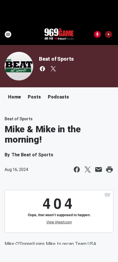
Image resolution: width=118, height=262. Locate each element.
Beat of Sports (56, 59)
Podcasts (58, 97)
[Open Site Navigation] (8, 34)
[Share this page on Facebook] (77, 170)
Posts (34, 97)
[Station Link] (59, 34)
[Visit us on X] (53, 68)
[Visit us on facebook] (42, 68)
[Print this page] (109, 170)
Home (14, 97)
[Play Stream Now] (108, 34)
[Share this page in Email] (99, 170)
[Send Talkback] (97, 34)
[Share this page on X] (88, 170)
